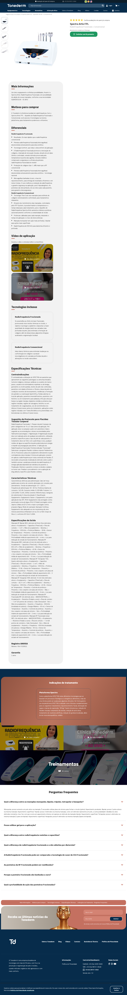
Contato (77, 941)
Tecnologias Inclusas (54, 902)
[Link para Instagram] (112, 964)
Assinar (116, 918)
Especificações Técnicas (69, 902)
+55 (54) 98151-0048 (70, 1)
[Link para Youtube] (115, 964)
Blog (60, 941)
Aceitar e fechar (116, 989)
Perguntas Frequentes (100, 902)
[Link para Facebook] (109, 964)
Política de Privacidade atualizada (22, 990)
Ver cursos (65, 770)
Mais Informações (25, 902)
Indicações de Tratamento (85, 902)
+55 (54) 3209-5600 (95, 963)
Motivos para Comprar (39, 902)
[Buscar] (102, 5)
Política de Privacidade (112, 924)
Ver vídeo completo (33, 258)
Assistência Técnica (91, 941)
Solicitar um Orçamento (85, 34)
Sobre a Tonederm (48, 941)
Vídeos (67, 941)
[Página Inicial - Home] (16, 5)
